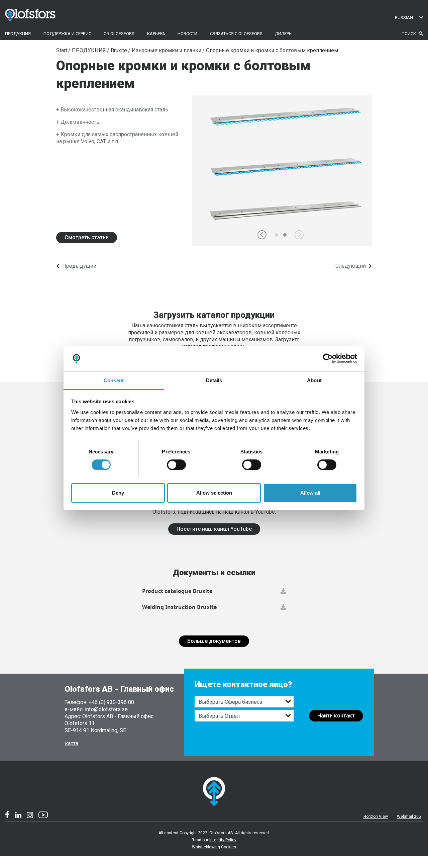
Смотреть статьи (87, 237)
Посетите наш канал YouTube (214, 529)
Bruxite (119, 50)
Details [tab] (214, 380)
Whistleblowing (206, 847)
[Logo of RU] (40, 13)
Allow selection (214, 493)
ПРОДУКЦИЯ (89, 50)
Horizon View (375, 816)
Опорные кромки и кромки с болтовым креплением (272, 50)
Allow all (310, 493)
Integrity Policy (222, 840)
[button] (261, 234)
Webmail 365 (409, 816)
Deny (118, 493)
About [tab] (314, 380)
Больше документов (214, 641)
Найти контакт (336, 715)
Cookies (228, 847)
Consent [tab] (114, 380)
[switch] (176, 464)
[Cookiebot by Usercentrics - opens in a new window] (328, 358)
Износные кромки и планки (166, 50)
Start (61, 50)
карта (71, 743)
